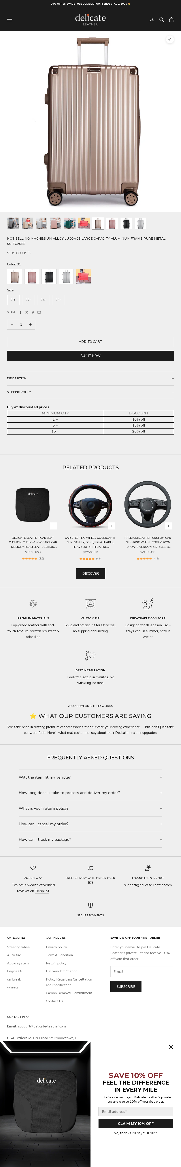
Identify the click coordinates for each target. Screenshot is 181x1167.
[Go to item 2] (27, 223)
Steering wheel (19, 947)
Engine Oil (15, 971)
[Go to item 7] (98, 223)
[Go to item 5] (70, 223)
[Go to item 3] (41, 223)
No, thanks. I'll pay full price (136, 1133)
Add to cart (90, 341)
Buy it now (90, 356)
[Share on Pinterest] (33, 312)
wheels (13, 987)
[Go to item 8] (112, 223)
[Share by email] (39, 312)
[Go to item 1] (13, 223)
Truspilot (42, 891)
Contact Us (54, 1001)
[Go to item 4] (55, 223)
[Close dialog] (171, 1047)
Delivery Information (61, 971)
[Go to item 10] (140, 223)
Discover (90, 573)
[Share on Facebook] (20, 312)
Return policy (56, 963)
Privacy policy (56, 947)
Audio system (18, 963)
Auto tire (14, 955)
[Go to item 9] (126, 223)
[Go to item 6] (84, 223)
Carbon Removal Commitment (69, 993)
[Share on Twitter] (26, 312)
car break (14, 979)
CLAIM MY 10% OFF (136, 1123)
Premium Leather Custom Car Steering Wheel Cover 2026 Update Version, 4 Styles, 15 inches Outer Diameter (147, 542)
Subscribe (126, 986)
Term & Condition (59, 955)
